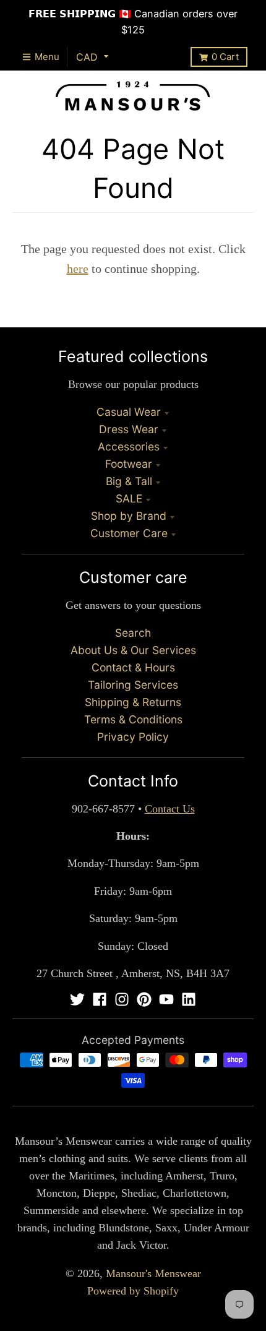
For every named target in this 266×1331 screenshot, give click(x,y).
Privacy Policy (133, 736)
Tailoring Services (133, 684)
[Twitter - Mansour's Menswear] (77, 999)
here (77, 268)
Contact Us (170, 809)
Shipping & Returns (133, 702)
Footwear (128, 463)
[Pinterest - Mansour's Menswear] (144, 999)
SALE (129, 498)
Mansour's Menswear (153, 1273)
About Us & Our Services (133, 650)
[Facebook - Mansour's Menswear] (99, 999)
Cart (225, 56)
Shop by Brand (128, 515)
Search (133, 632)
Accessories (129, 446)
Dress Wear (128, 429)
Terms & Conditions (133, 719)
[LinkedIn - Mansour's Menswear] (188, 999)
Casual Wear (129, 411)
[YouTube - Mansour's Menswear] (166, 999)
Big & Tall (129, 481)
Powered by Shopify (133, 1291)
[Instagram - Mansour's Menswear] (121, 999)
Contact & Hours (133, 667)
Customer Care (129, 533)
